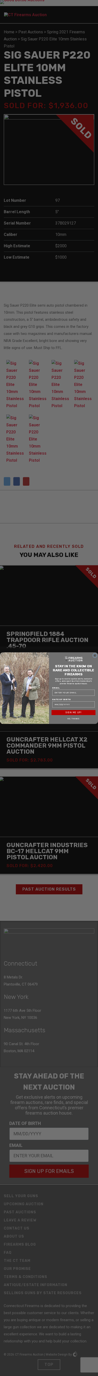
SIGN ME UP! (73, 712)
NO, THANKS (73, 719)
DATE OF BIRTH (61, 699)
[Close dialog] (95, 655)
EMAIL (56, 687)
